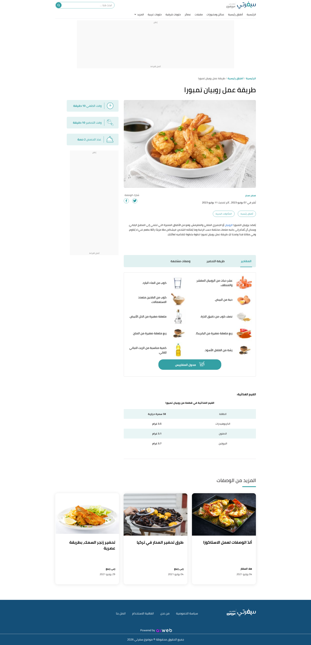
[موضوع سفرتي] (241, 5)
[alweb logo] (164, 630)
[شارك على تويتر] (134, 200)
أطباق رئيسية (235, 14)
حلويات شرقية (173, 14)
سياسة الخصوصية (187, 613)
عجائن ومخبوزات (215, 14)
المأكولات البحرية (224, 214)
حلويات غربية (155, 14)
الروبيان (229, 224)
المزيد (140, 14)
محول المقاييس (185, 364)
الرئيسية (251, 14)
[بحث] (59, 5)
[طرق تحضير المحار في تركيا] (155, 514)
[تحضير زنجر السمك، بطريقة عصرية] (87, 514)
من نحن (165, 613)
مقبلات (199, 14)
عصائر (188, 14)
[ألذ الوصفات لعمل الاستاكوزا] (224, 514)
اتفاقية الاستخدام (143, 613)
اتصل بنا (121, 613)
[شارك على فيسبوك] (126, 200)
